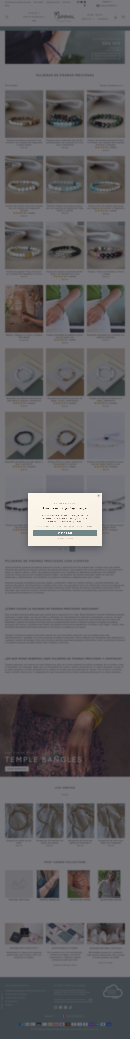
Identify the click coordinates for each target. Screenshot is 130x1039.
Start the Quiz (65, 533)
